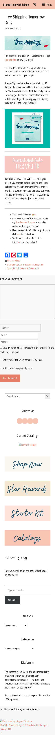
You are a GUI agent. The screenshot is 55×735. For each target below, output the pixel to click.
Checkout (45, 728)
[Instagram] (30, 421)
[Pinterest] (25, 421)
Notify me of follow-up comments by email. (23, 360)
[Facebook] (19, 421)
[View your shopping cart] (34, 4)
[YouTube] (35, 421)
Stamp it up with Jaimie (16, 5)
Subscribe (12, 599)
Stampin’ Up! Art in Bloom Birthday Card (25, 264)
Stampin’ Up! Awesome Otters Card (23, 268)
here (33, 214)
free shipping (10, 59)
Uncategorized (13, 260)
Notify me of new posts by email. (18, 368)
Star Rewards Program (25, 222)
